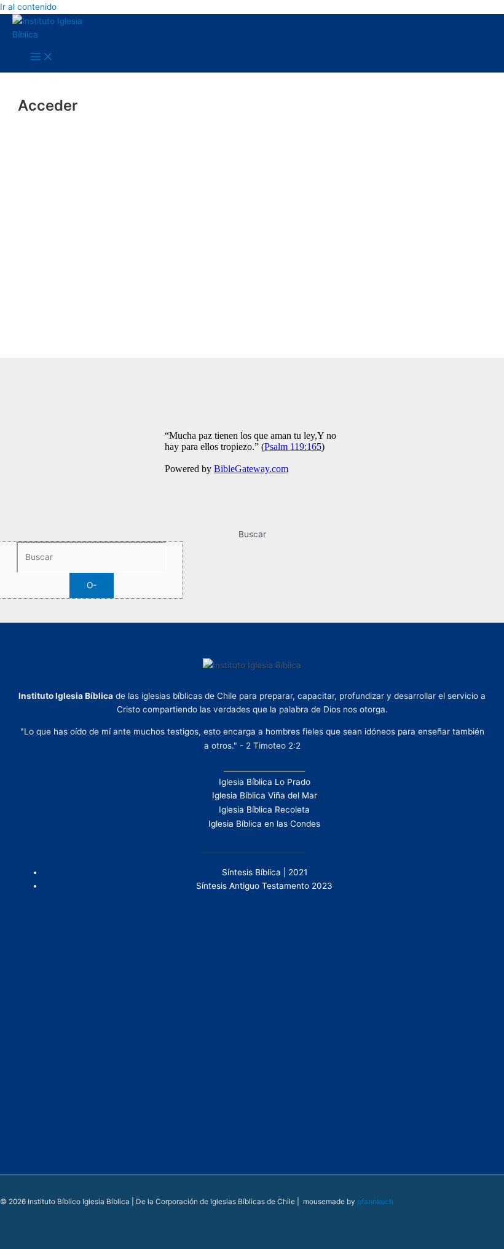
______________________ (264, 768)
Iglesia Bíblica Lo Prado (264, 782)
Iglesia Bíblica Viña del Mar (264, 795)
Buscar (252, 534)
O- (91, 585)
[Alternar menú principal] (41, 57)
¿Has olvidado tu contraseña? (252, 319)
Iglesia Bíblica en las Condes (264, 824)
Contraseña (140, 193)
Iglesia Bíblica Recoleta (264, 809)
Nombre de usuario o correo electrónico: (204, 141)
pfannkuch (375, 1201)
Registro (323, 283)
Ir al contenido (28, 7)
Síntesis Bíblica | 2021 (264, 872)
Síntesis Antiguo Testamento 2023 (264, 886)
